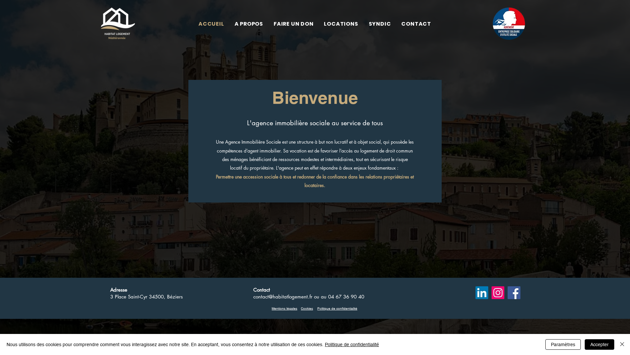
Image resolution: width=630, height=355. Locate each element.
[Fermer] (622, 344)
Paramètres (563, 344)
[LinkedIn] (481, 292)
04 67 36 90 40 (346, 297)
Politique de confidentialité (352, 344)
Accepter (599, 344)
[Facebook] (514, 292)
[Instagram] (498, 292)
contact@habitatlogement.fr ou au (290, 297)
